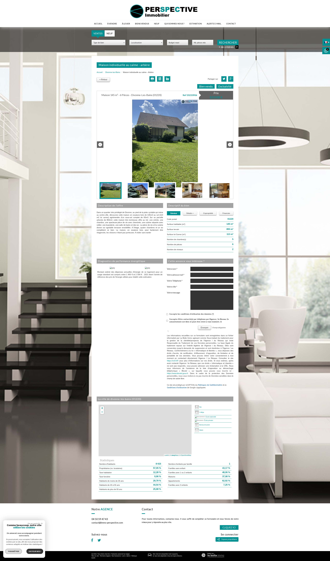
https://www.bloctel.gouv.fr (177, 373)
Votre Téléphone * (175, 281)
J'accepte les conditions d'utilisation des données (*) (191, 314)
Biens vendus (142, 23)
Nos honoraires (116, 556)
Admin (128, 556)
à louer (126, 23)
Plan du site (95, 556)
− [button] (102, 412)
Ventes (97, 33)
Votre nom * (172, 269)
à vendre (112, 23)
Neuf (156, 23)
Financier (226, 213)
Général (173, 213)
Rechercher (228, 43)
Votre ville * (172, 286)
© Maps (174, 455)
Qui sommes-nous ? (174, 23)
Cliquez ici (229, 527)
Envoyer (204, 327)
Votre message (173, 292)
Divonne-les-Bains (112, 72)
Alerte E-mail (214, 23)
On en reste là (34, 523)
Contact (231, 23)
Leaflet (166, 455)
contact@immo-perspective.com (107, 522)
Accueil (98, 23)
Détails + (189, 213)
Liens (123, 556)
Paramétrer (13, 551)
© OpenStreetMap (185, 455)
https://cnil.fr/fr (173, 361)
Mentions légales (105, 556)
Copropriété (208, 213)
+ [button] (102, 408)
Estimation (195, 23)
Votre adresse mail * (175, 275)
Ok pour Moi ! (35, 551)
